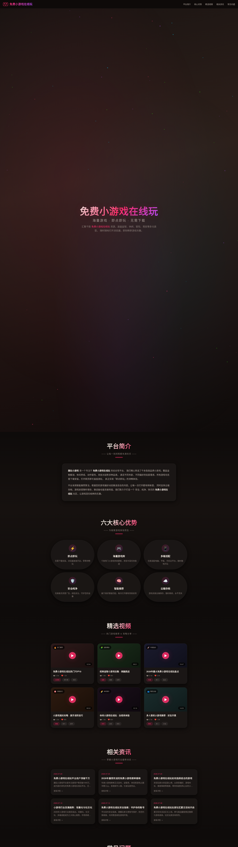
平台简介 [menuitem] (187, 4)
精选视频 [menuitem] (209, 4)
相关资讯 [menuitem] (220, 4)
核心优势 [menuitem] (198, 4)
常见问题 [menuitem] (231, 4)
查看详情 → (58, 791)
